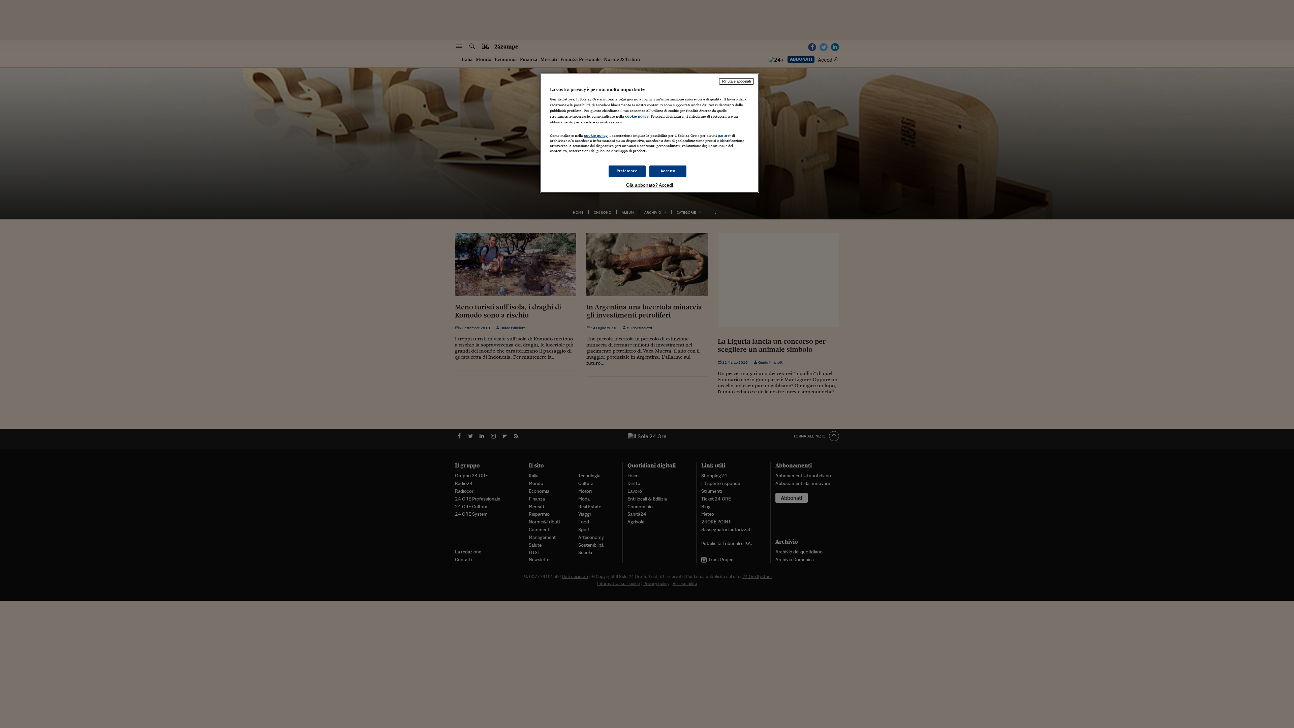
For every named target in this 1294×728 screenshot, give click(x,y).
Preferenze (627, 171)
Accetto (668, 171)
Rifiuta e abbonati (736, 81)
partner (724, 135)
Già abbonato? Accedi (649, 185)
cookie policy (637, 116)
